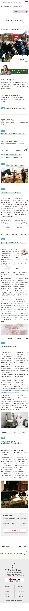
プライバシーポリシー (7, 596)
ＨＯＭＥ (7, 586)
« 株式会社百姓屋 (5, 546)
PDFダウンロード (16, 530)
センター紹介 (7, 589)
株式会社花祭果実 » (23, 546)
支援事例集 (6, 6)
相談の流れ (7, 591)
